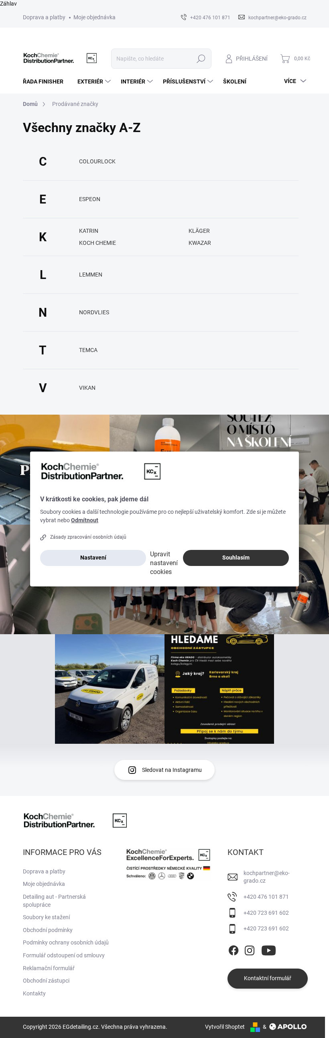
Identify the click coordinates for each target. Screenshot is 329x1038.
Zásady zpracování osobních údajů (88, 537)
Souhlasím (236, 557)
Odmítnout (84, 520)
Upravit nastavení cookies (164, 563)
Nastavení (93, 557)
